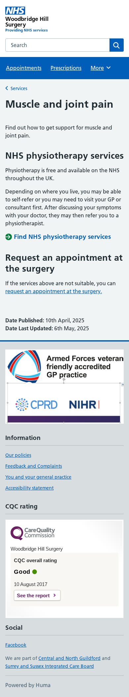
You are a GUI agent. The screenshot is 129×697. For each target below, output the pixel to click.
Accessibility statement (29, 488)
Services (19, 88)
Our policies (18, 455)
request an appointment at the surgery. (53, 291)
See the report (33, 595)
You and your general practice (38, 477)
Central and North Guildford (69, 658)
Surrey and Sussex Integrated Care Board (49, 666)
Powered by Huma (28, 685)
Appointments (23, 68)
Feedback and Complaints (33, 466)
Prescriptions (66, 68)
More (100, 68)
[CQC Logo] (33, 533)
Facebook (15, 645)
